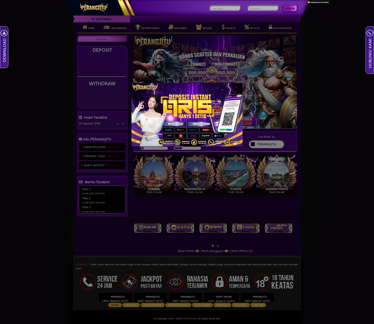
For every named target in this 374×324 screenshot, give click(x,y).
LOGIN (290, 8)
